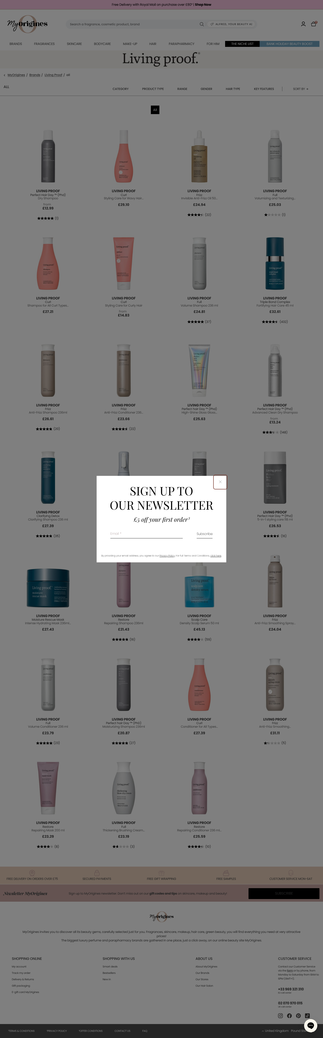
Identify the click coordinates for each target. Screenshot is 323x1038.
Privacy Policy (167, 555)
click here (215, 555)
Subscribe (205, 534)
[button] (310, 1025)
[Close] (220, 482)
